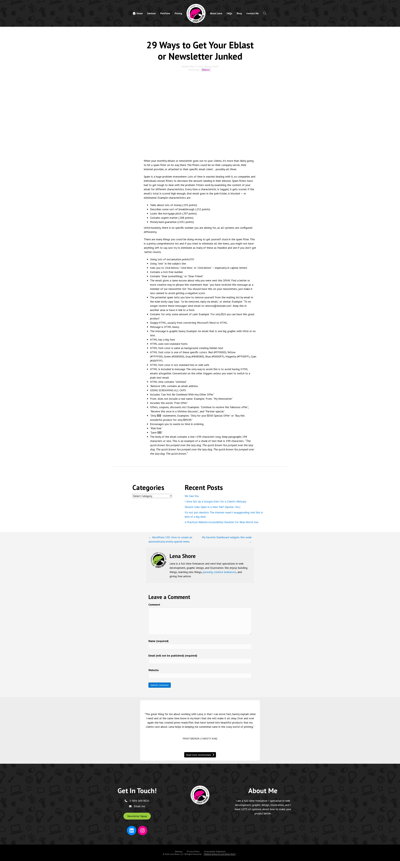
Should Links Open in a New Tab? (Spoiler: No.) (212, 507)
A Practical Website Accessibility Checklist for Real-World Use (221, 522)
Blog (239, 13)
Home (139, 13)
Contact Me (252, 13)
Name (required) (158, 641)
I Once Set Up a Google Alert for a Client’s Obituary (215, 501)
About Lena (216, 13)
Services (151, 13)
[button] (265, 13)
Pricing (178, 13)
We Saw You (192, 496)
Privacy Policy (193, 851)
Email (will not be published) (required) (172, 655)
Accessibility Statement (214, 851)
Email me (139, 806)
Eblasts (206, 69)
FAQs (229, 13)
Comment (154, 604)
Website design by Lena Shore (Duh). (220, 854)
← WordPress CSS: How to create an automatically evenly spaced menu (170, 539)
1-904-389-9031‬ (140, 800)
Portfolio (165, 13)
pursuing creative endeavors (219, 572)
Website (153, 670)
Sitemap (178, 851)
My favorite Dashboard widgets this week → (227, 539)
